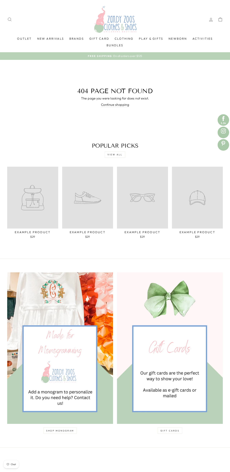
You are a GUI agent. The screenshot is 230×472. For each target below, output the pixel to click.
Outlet (24, 38)
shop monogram (60, 430)
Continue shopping (115, 105)
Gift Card (99, 38)
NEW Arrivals (50, 38)
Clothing (124, 38)
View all (115, 154)
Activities (202, 38)
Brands (76, 38)
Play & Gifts (151, 38)
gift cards (170, 430)
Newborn (178, 38)
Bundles (115, 45)
